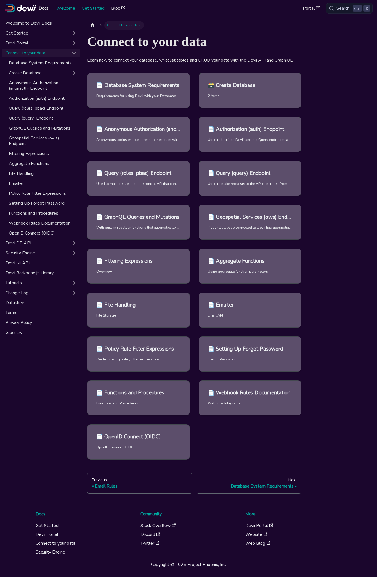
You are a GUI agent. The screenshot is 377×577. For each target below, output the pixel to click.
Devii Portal (47, 534)
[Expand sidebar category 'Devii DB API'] (74, 243)
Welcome (65, 8)
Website (253, 534)
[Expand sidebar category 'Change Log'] (74, 292)
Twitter (147, 543)
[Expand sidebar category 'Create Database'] (74, 72)
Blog (115, 8)
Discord (147, 534)
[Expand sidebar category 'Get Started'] (74, 33)
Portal (309, 8)
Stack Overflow (155, 526)
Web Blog (255, 543)
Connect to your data (55, 543)
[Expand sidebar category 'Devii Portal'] (74, 43)
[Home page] (92, 25)
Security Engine (50, 552)
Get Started (93, 8)
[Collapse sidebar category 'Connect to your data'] (74, 53)
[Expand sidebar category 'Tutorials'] (74, 282)
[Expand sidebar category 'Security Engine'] (74, 253)
